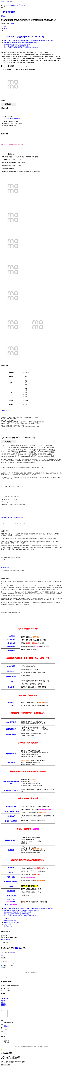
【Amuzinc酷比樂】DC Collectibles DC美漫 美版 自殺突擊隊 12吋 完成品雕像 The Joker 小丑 (28, 40)
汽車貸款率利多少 (5, 410)
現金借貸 (3, 1002)
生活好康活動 (8, 11)
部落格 (5, 28)
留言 (20, 948)
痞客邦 (16, 948)
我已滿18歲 (3, 1065)
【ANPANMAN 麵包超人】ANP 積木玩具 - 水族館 (17, 44)
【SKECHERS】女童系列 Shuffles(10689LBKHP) (24, 37)
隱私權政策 (40, 1046)
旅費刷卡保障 (7, 924)
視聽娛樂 (12, 952)
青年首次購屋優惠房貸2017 (17, 517)
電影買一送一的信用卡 (10, 920)
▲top (2, 955)
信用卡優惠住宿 (5, 567)
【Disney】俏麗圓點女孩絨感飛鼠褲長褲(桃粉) (16, 46)
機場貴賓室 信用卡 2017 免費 (11, 922)
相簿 (5, 26)
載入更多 (3, 957)
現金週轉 (3, 1004)
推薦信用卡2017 (8, 926)
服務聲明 (46, 1046)
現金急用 (3, 1000)
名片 (5, 30)
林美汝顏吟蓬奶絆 (5, 939)
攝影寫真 (13, 23)
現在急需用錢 (4, 998)
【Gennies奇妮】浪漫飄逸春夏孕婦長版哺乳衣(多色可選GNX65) (21, 47)
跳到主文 (3, 16)
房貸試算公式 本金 (5, 517)
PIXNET (20, 1046)
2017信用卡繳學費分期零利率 (12, 118)
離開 (9, 1065)
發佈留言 (3, 967)
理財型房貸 (4, 1005)
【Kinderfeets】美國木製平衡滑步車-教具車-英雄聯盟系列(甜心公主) (22, 42)
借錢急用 (6, 918)
